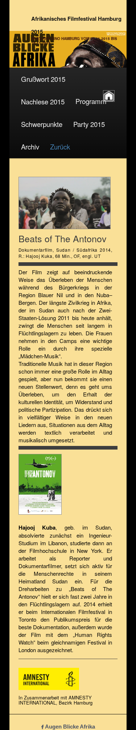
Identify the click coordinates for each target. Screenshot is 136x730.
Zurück (60, 146)
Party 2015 (89, 124)
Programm (91, 101)
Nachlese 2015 (43, 101)
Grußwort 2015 (43, 79)
